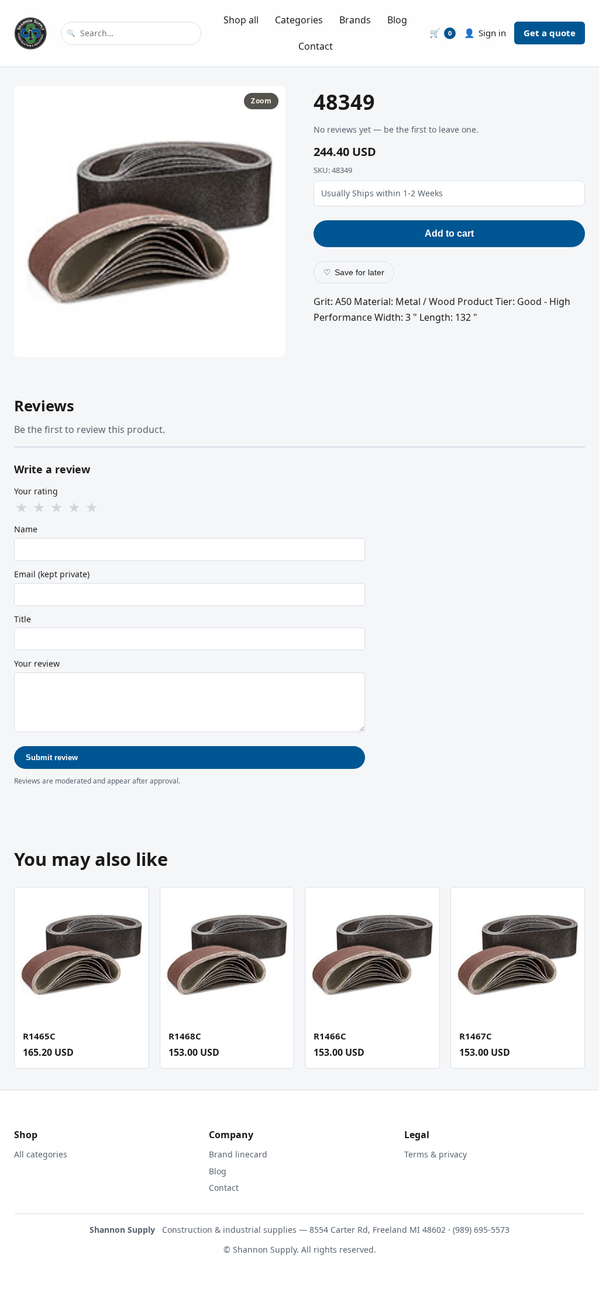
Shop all (241, 19)
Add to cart (449, 233)
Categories (299, 19)
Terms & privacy (435, 1154)
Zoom (261, 101)
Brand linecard (238, 1154)
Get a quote (550, 33)
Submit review (52, 757)
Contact (315, 46)
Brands (355, 19)
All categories (40, 1154)
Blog (397, 19)
